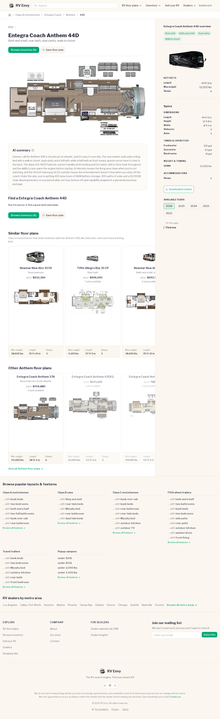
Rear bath (170, 33)
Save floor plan (54, 49)
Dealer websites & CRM (104, 628)
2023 (206, 206)
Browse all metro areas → (182, 604)
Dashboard (205, 5)
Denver (111, 604)
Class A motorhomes (27, 14)
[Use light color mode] (110, 685)
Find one (171, 227)
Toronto (159, 604)
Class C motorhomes (125, 492)
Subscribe (210, 634)
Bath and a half (186, 33)
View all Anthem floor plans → (25, 468)
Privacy (115, 709)
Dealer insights (99, 634)
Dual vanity (204, 33)
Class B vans (65, 492)
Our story (55, 634)
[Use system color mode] (104, 685)
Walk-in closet (172, 39)
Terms (125, 709)
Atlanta (61, 604)
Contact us (175, 697)
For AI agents (101, 709)
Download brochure (180, 189)
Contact (54, 641)
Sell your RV (172, 5)
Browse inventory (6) (23, 49)
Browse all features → (14, 528)
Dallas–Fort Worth (30, 604)
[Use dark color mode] (115, 685)
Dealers (188, 5)
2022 (169, 213)
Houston (49, 604)
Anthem (70, 14)
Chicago (123, 604)
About (53, 628)
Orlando (99, 604)
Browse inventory (13, 634)
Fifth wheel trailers (179, 492)
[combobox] (75, 5)
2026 (169, 206)
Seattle (134, 604)
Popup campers (67, 551)
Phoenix (72, 604)
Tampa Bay (86, 604)
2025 (181, 206)
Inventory (151, 5)
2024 (193, 206)
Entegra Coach (53, 14)
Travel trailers (11, 551)
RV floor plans (130, 5)
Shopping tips (10, 653)
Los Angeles (10, 604)
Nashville (147, 604)
